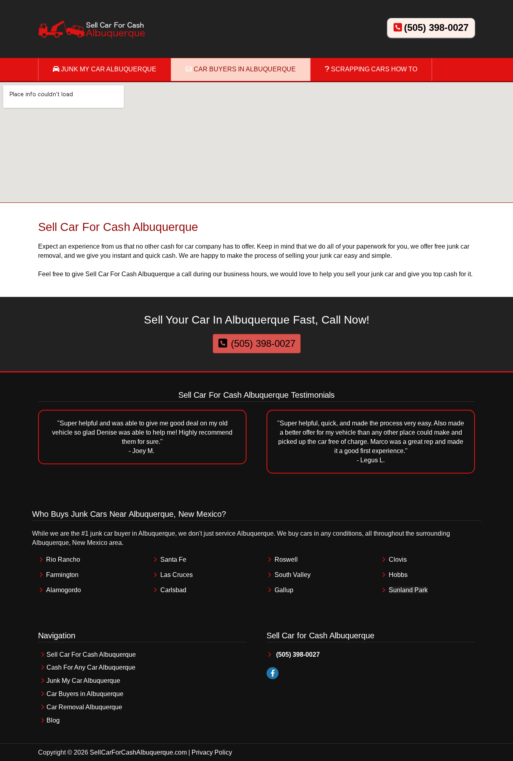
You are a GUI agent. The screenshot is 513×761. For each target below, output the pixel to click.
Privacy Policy (212, 752)
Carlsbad (173, 590)
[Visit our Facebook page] (273, 673)
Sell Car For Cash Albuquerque (91, 654)
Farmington (62, 574)
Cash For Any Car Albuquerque (90, 667)
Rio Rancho (63, 559)
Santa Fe (173, 559)
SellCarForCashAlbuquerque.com (138, 752)
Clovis (398, 559)
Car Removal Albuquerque (84, 707)
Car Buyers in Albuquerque (84, 693)
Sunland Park (408, 590)
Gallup (284, 590)
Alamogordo (63, 590)
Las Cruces (176, 574)
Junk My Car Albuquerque (83, 680)
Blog (53, 720)
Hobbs (398, 574)
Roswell (286, 559)
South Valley (293, 574)
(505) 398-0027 (436, 27)
